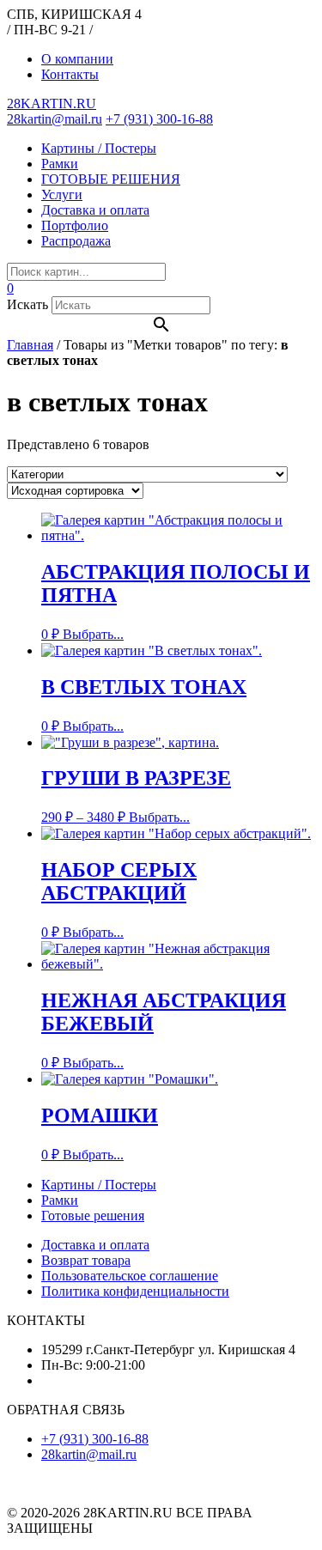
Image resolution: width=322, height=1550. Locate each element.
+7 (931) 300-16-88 (159, 119)
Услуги (61, 194)
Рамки (59, 163)
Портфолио (74, 225)
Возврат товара (86, 1260)
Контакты (70, 74)
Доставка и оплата (95, 210)
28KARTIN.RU (51, 103)
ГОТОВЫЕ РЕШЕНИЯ (110, 179)
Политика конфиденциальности (135, 1291)
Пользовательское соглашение (129, 1275)
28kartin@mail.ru (54, 119)
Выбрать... (93, 634)
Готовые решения (92, 1215)
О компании (77, 59)
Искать (27, 304)
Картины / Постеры (98, 148)
